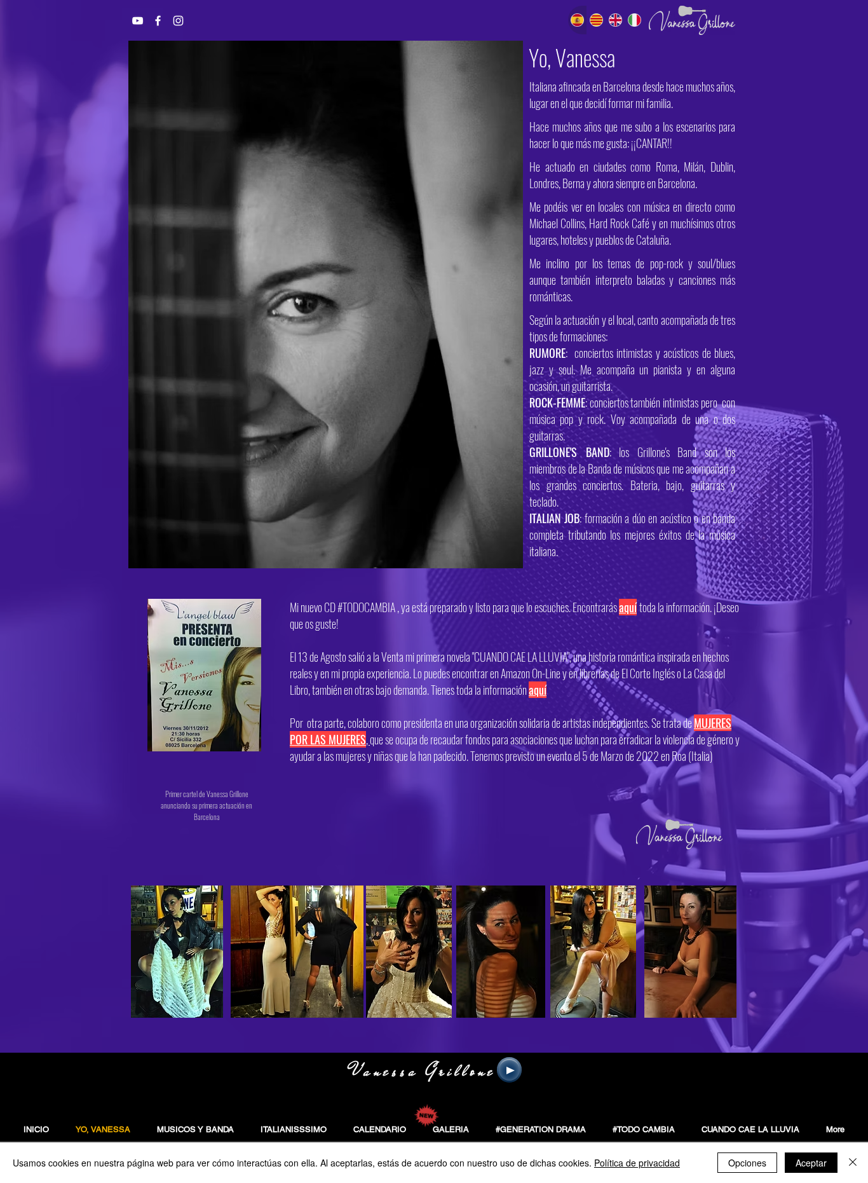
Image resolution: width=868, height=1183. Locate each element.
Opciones (747, 1162)
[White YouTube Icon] (137, 20)
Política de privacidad (637, 1162)
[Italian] (634, 20)
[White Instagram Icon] (178, 20)
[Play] (509, 1070)
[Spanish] (577, 20)
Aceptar (811, 1162)
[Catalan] (596, 20)
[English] (615, 20)
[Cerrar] (852, 1162)
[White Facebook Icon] (158, 20)
